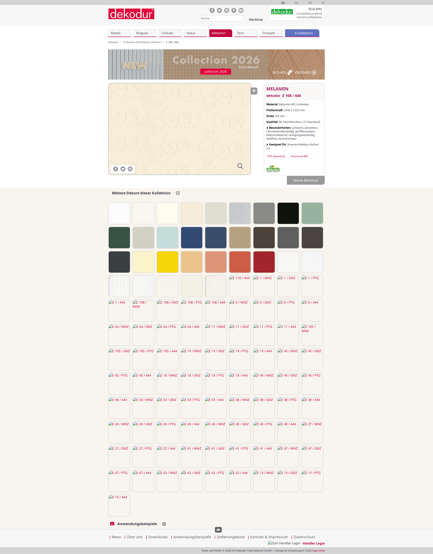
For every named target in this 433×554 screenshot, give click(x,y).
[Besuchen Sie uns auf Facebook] (212, 10)
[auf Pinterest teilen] (130, 168)
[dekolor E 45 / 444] (143, 384)
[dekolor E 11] (287, 213)
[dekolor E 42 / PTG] (215, 481)
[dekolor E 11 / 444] (287, 335)
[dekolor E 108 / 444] (179, 129)
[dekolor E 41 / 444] (263, 457)
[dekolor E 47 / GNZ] (311, 457)
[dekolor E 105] (311, 213)
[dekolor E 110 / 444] (239, 286)
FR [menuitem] (310, 3)
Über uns (135, 536)
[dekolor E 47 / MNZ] (287, 457)
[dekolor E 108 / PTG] (191, 311)
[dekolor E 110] (143, 213)
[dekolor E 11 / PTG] (263, 335)
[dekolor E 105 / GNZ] (118, 359)
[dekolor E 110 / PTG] (215, 286)
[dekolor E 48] (263, 238)
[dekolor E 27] (167, 262)
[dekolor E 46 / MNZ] (263, 384)
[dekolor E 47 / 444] (143, 481)
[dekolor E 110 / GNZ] (191, 286)
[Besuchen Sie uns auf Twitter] (219, 10)
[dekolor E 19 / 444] (263, 359)
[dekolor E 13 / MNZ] (263, 481)
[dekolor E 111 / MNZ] (287, 262)
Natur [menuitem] (191, 33)
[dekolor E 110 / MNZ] (167, 286)
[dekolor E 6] (215, 213)
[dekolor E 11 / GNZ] (239, 335)
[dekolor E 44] (263, 213)
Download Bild (299, 156)
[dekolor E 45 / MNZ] (287, 359)
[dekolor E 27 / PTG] (143, 457)
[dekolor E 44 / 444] (191, 335)
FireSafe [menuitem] (268, 33)
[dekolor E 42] (239, 262)
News (116, 536)
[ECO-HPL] (273, 168)
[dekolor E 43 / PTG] (191, 408)
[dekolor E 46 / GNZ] (287, 384)
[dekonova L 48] (143, 238)
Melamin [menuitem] (219, 33)
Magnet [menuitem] (142, 33)
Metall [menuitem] (115, 33)
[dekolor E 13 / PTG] (311, 481)
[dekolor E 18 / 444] (239, 384)
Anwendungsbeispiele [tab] (137, 523)
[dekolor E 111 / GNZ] (311, 262)
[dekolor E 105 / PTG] (143, 359)
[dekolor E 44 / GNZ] (143, 335)
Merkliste (256, 19)
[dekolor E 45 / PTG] (118, 384)
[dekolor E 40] (143, 262)
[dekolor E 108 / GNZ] (167, 311)
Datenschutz (304, 536)
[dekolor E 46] (215, 238)
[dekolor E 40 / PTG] (263, 432)
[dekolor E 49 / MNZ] (118, 432)
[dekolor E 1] (167, 213)
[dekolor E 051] (118, 262)
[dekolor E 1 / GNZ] (287, 286)
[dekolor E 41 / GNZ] (215, 457)
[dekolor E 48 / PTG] (287, 408)
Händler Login (314, 543)
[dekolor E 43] (239, 238)
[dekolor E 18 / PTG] (215, 384)
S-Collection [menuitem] (304, 33)
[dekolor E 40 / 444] (287, 432)
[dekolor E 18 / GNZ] (191, 384)
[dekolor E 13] (263, 262)
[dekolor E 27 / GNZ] (118, 457)
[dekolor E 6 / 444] (311, 311)
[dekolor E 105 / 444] (167, 359)
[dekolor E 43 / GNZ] (167, 408)
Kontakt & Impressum (269, 536)
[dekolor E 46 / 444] (118, 408)
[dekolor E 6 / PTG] (287, 311)
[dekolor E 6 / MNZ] (239, 311)
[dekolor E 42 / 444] (239, 481)
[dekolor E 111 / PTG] (118, 286)
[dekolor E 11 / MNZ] (215, 335)
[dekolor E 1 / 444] (118, 311)
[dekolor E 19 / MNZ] (191, 359)
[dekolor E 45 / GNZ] (311, 359)
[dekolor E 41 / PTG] (239, 457)
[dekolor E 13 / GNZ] (287, 481)
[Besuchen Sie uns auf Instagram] (226, 10)
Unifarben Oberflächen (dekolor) (143, 42)
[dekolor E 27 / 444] (167, 457)
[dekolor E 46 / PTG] (311, 384)
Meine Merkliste (306, 180)
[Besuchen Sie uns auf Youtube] (241, 10)
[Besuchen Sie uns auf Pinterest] (233, 10)
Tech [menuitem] (240, 33)
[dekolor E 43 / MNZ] (143, 408)
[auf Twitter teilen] (122, 168)
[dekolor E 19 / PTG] (239, 359)
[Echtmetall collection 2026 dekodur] (216, 65)
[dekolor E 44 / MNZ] (118, 335)
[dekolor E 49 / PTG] (167, 432)
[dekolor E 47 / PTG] (118, 481)
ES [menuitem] (323, 3)
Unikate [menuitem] (167, 33)
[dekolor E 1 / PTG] (311, 286)
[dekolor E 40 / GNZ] (239, 432)
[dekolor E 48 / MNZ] (239, 408)
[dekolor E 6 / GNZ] (263, 311)
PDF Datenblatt (276, 156)
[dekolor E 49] (311, 238)
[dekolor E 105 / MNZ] (311, 335)
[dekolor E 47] (215, 262)
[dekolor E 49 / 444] (191, 432)
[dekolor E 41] (191, 262)
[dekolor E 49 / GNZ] (143, 432)
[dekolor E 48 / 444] (311, 408)
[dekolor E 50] (287, 238)
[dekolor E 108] (191, 213)
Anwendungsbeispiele (192, 536)
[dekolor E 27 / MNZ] (311, 432)
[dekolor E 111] (118, 213)
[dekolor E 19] (118, 238)
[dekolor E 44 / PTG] (167, 335)
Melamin (114, 42)
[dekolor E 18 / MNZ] (167, 384)
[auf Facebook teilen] (115, 168)
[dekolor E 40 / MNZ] (215, 432)
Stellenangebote (231, 536)
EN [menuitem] (296, 3)
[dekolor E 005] (239, 213)
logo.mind (318, 550)
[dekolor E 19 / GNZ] (215, 359)
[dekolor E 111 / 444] (143, 286)
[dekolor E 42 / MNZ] (167, 481)
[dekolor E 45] (167, 238)
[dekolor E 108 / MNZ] (143, 311)
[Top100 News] (162, 16)
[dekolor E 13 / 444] (118, 505)
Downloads (156, 536)
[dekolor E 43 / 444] (215, 408)
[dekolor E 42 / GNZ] (191, 481)
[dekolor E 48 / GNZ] (263, 408)
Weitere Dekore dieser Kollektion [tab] (141, 193)
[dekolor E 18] (191, 238)
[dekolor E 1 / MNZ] (263, 286)
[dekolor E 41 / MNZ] (191, 457)
